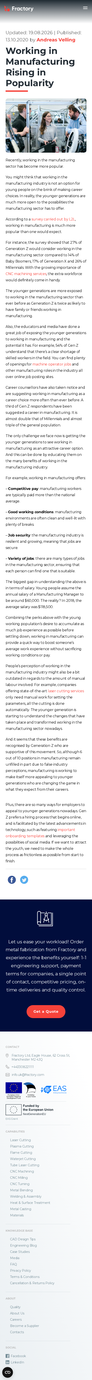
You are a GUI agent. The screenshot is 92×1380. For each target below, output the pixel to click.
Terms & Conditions (24, 1277)
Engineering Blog (23, 1245)
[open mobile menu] (85, 8)
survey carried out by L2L (53, 219)
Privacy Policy (20, 1271)
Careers (16, 1320)
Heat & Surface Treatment (30, 1203)
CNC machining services (26, 274)
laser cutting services (66, 691)
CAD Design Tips (23, 1239)
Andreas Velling (56, 40)
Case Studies (20, 1252)
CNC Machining (22, 1171)
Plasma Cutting (22, 1146)
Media (14, 1258)
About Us (17, 1313)
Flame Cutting (21, 1153)
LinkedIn (17, 1362)
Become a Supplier (24, 1326)
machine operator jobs (51, 364)
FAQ (13, 1264)
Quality (15, 1307)
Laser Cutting (20, 1140)
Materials (17, 1215)
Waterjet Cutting (23, 1159)
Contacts (17, 1332)
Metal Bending (21, 1190)
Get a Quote (46, 1011)
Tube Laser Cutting (24, 1165)
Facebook (18, 1356)
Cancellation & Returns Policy (32, 1283)
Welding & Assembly (25, 1196)
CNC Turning (19, 1184)
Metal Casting (20, 1209)
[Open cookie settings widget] (7, 1372)
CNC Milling (19, 1178)
